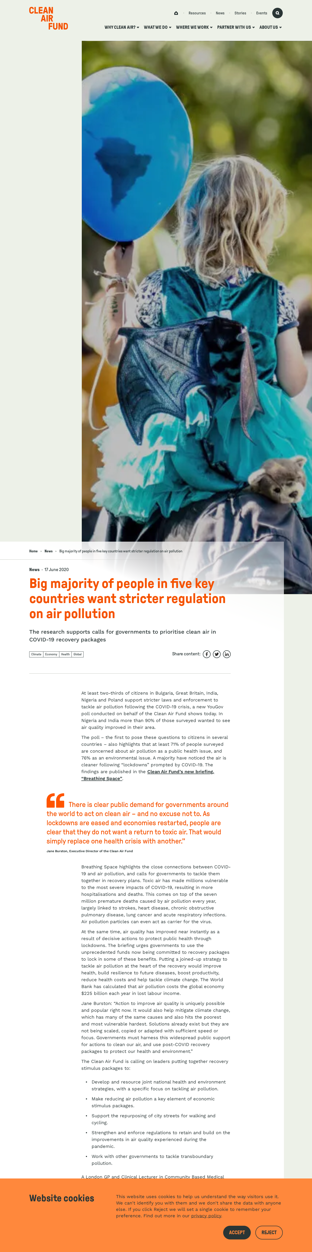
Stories (240, 13)
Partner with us (234, 27)
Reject (269, 1232)
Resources (197, 13)
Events (261, 13)
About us (268, 27)
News (220, 13)
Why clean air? (120, 27)
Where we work (192, 27)
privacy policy (206, 1215)
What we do (156, 27)
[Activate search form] (277, 13)
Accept (237, 1232)
